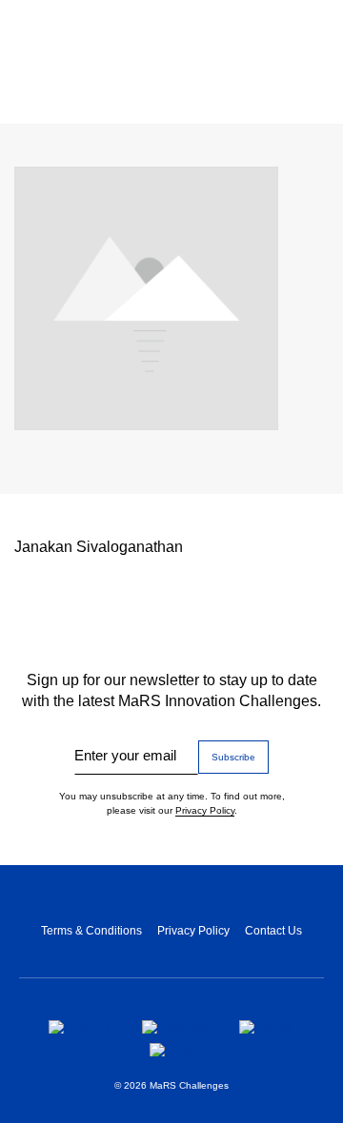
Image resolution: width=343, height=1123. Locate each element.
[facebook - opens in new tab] (80, 1027)
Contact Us (273, 930)
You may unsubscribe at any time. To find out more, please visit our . (172, 803)
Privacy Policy (204, 810)
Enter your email (125, 755)
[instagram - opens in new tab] (175, 1027)
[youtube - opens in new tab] (178, 1049)
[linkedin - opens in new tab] (267, 1027)
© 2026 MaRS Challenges (171, 1085)
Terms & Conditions (91, 930)
